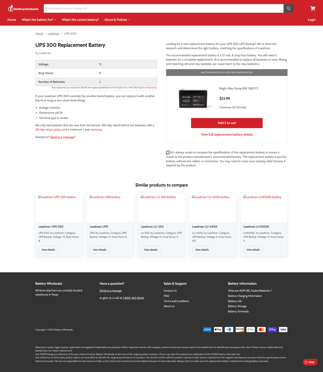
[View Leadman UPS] (110, 208)
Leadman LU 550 (152, 226)
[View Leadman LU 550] (161, 208)
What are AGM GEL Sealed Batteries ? (250, 290)
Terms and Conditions (176, 301)
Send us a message (62, 137)
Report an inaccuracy (147, 87)
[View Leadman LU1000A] (264, 208)
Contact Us (170, 290)
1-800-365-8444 (133, 298)
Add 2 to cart (227, 123)
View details (48, 249)
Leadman (45, 53)
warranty (96, 129)
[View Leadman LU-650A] (213, 208)
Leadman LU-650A (204, 226)
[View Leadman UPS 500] (59, 208)
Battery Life (235, 301)
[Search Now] (289, 8)
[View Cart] (313, 8)
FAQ (166, 296)
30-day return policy (48, 129)
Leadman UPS (99, 226)
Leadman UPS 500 (51, 226)
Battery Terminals (238, 311)
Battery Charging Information (245, 296)
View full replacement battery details (227, 134)
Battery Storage (237, 306)
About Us (169, 306)
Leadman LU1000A (256, 226)
